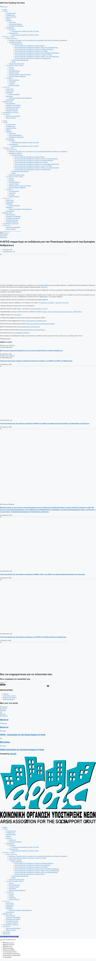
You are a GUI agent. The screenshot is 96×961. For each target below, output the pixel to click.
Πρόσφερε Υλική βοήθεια (13, 105)
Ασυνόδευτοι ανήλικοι (15, 42)
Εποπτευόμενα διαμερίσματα (20, 60)
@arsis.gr (4, 719)
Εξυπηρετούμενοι (14, 80)
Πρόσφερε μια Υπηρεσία (13, 107)
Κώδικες (8, 18)
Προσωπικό (12, 81)
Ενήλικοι (11, 896)
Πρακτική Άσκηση (14, 85)
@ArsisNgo (5, 742)
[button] (9, 936)
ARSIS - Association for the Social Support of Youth (22, 735)
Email (1, 683)
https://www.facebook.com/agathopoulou (34, 320)
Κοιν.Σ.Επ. (11, 69)
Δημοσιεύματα (10, 100)
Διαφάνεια (9, 20)
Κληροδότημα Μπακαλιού (16, 26)
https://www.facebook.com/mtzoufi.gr (28, 326)
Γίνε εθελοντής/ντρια (12, 109)
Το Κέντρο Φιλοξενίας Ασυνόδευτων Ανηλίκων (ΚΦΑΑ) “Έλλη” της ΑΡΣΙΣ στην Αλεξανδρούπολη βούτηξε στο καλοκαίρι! (42, 574)
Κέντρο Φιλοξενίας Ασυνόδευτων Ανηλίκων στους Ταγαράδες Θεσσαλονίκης (37, 53)
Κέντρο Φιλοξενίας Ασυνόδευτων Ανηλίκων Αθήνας (30, 45)
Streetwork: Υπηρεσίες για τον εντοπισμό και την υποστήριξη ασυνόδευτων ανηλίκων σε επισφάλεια (38, 40)
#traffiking (44, 287)
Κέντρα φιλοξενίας (17, 44)
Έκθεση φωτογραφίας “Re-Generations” (20, 98)
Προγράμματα (10, 27)
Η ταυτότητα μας (11, 13)
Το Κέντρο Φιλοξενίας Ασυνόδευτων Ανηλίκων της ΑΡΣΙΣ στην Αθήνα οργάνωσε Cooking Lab (33, 637)
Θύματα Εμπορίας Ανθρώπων (17, 76)
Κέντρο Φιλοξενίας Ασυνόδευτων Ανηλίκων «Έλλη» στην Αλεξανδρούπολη (36, 47)
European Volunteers (12, 110)
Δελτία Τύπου (10, 89)
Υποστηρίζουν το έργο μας (10, 112)
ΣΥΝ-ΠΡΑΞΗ (12, 888)
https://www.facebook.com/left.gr (19, 332)
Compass (11, 83)
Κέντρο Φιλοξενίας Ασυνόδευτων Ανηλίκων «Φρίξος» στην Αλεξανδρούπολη (37, 56)
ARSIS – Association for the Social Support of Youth (32, 308)
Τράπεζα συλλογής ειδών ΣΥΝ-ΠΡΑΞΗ (20, 74)
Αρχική (5, 9)
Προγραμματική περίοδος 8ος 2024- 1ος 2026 (25, 31)
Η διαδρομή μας (10, 15)
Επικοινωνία (6, 933)
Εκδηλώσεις (9, 96)
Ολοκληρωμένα (13, 33)
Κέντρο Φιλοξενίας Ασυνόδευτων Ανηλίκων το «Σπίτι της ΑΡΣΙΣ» (33, 54)
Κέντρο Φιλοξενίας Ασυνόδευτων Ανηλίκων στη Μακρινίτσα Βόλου (34, 49)
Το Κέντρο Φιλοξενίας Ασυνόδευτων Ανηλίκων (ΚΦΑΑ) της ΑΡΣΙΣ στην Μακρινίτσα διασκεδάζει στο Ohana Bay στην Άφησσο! (44, 423)
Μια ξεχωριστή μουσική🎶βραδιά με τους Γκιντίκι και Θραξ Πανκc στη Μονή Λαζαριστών (31, 350)
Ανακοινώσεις (10, 91)
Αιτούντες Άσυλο (14, 72)
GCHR (13, 62)
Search (2, 232)
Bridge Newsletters (14, 94)
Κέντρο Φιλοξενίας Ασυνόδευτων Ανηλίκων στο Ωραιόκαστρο (33, 58)
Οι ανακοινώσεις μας (9, 251)
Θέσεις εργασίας (11, 118)
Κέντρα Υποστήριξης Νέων (16, 63)
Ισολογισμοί (12, 22)
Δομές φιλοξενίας (17, 861)
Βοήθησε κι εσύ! (7, 101)
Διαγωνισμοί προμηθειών (13, 116)
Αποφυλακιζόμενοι (14, 71)
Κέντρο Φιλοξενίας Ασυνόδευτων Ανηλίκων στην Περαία (31, 51)
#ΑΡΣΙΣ (3, 285)
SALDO (13, 754)
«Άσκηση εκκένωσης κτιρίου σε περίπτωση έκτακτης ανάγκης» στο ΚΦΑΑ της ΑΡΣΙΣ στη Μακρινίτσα (36, 361)
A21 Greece (17, 314)
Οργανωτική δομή (11, 17)
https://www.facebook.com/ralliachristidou (32, 329)
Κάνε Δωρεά (6, 932)
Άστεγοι (11, 67)
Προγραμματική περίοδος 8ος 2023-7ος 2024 (25, 35)
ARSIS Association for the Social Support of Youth (22, 749)
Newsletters (9, 92)
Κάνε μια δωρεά (10, 103)
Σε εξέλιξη (12, 29)
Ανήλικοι (11, 894)
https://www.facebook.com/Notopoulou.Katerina (40, 323)
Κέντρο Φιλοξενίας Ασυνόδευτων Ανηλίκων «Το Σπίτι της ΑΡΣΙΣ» (27, 858)
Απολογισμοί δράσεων (15, 24)
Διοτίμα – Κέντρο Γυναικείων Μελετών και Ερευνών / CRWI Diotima (61, 311)
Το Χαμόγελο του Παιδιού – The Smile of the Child (53, 302)
